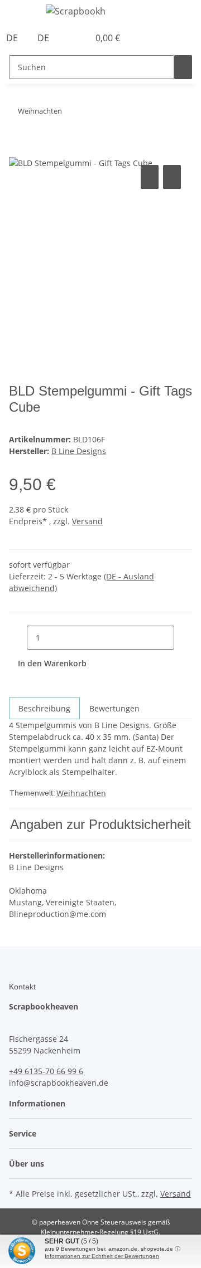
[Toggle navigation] (23, 13)
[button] (68, 38)
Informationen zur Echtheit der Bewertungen (102, 1256)
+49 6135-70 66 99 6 (46, 1071)
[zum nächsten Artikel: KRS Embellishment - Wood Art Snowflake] (71, 113)
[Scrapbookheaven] (76, 11)
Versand (87, 521)
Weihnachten (81, 793)
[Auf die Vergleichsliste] (150, 177)
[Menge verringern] (18, 638)
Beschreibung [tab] (44, 708)
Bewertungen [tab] (114, 708)
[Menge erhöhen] (183, 638)
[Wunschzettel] (80, 38)
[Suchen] (183, 67)
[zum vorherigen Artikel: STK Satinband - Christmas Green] (91, 113)
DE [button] (13, 38)
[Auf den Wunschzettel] (172, 177)
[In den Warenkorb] (18, 150)
